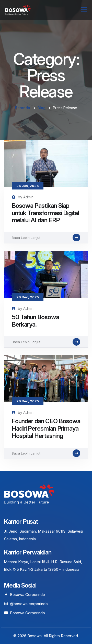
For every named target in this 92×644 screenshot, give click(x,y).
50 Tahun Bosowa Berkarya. (35, 320)
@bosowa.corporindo (29, 603)
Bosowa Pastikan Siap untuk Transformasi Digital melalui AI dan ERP (45, 213)
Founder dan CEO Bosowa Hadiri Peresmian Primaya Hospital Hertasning (46, 428)
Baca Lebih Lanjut (26, 238)
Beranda (22, 108)
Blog (41, 108)
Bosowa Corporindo (27, 594)
